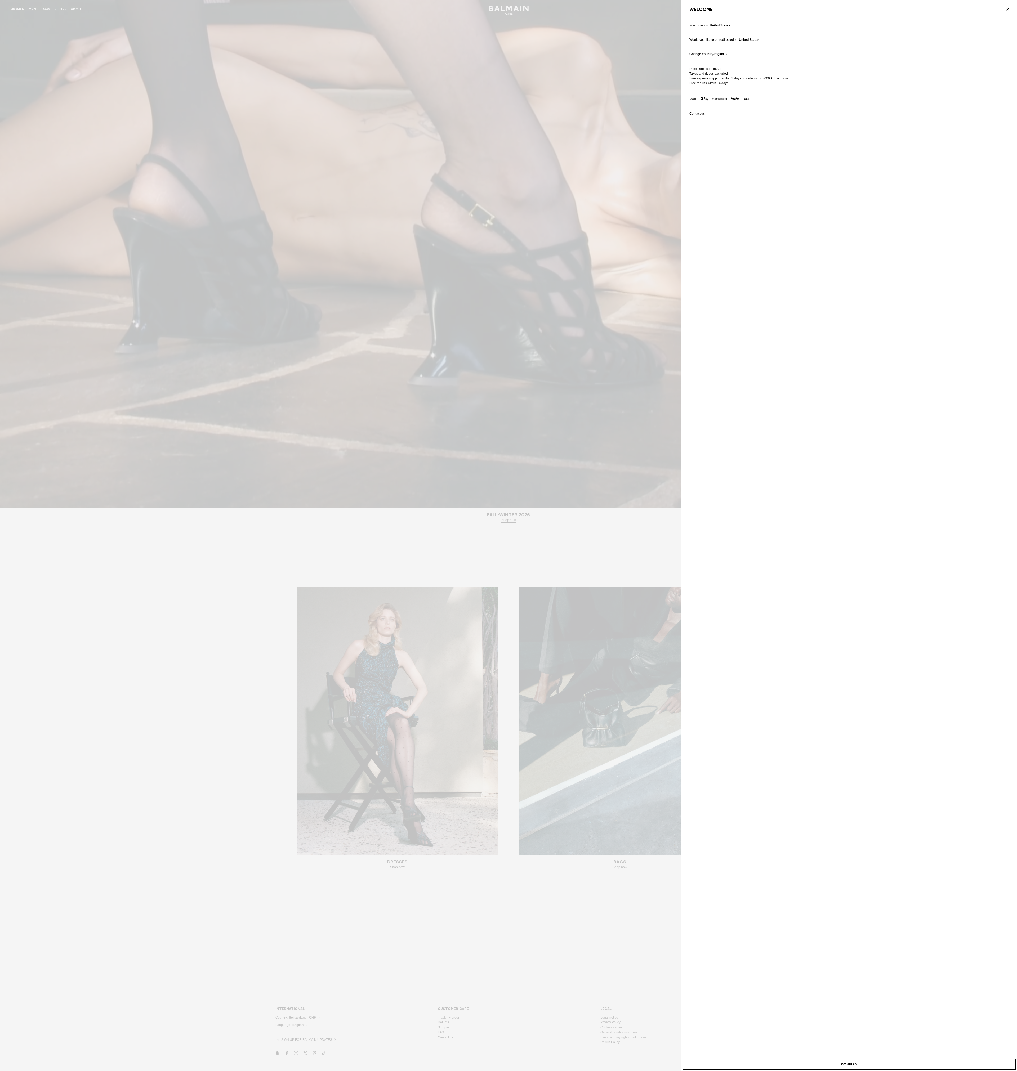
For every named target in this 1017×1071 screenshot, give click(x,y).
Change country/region (706, 54)
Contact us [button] (697, 113)
